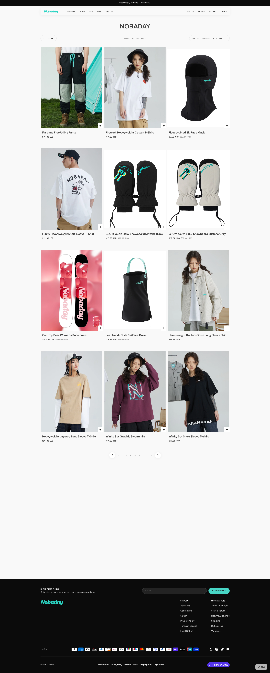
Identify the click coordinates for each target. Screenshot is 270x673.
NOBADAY (50, 665)
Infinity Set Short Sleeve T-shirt (189, 436)
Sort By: (196, 38)
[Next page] (158, 455)
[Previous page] (112, 455)
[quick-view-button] (100, 125)
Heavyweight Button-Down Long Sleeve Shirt (198, 335)
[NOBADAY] (51, 11)
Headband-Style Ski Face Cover (126, 335)
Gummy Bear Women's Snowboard (64, 335)
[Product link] (72, 87)
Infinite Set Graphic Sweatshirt (125, 436)
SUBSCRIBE (220, 591)
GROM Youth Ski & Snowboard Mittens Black (134, 234)
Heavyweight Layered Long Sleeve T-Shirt (69, 436)
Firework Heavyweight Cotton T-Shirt (129, 132)
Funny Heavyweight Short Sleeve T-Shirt (68, 234)
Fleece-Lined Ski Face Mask (187, 132)
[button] (201, 11)
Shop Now (145, 3)
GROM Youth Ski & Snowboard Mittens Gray (197, 234)
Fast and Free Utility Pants (59, 132)
